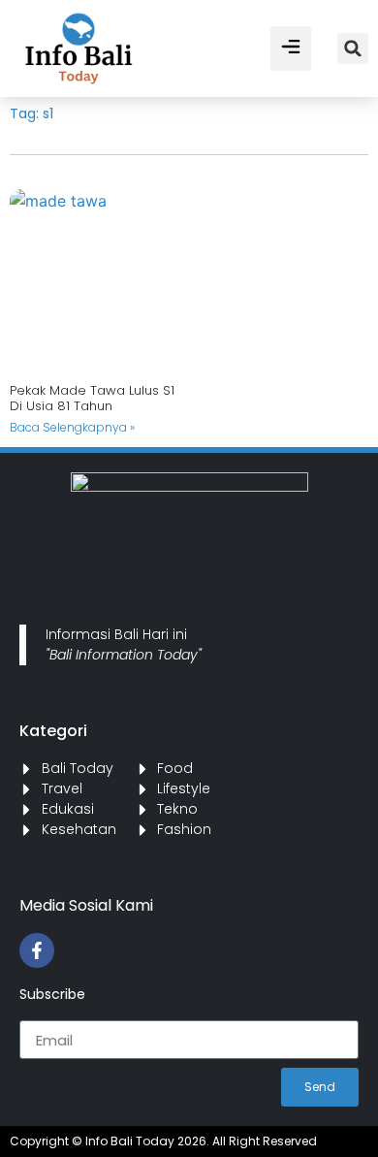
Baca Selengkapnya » (72, 427)
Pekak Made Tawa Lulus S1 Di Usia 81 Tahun (92, 398)
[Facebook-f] (36, 950)
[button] (290, 48)
